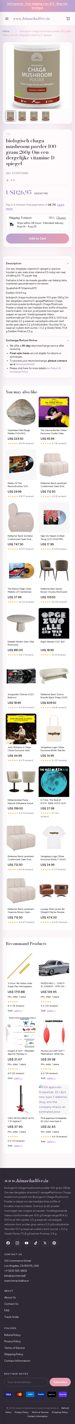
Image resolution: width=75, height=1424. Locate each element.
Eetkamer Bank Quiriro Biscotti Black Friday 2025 (54, 696)
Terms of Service (14, 1348)
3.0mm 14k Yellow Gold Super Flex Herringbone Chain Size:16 (20, 985)
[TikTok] (36, 1243)
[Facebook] (8, 1243)
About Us (10, 1297)
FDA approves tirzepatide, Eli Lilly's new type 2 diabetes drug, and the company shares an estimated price (54, 1120)
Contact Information (17, 1360)
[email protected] (25, 364)
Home (6, 31)
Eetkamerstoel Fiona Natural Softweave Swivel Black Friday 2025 (21, 802)
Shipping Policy (13, 1354)
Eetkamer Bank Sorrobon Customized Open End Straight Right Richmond (20, 538)
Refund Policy (12, 1335)
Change (61, 217)
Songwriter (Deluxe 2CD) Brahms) (21, 696)
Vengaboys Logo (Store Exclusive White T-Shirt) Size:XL (53, 858)
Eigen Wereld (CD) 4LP (53, 641)
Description (13, 263)
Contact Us (11, 1304)
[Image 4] (45, 116)
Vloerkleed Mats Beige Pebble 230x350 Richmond (19, 432)
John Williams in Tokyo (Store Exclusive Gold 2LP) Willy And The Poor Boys (20, 749)
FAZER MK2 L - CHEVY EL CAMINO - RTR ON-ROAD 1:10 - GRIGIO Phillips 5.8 (53, 985)
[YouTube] (26, 1243)
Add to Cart (37, 238)
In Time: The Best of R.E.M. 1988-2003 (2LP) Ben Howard (54, 802)
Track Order (11, 1317)
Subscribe (60, 1382)
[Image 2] (22, 116)
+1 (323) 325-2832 (15, 1270)
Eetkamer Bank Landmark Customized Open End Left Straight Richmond (54, 485)
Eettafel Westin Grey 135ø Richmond (21, 643)
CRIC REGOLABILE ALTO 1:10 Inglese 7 (21, 1120)
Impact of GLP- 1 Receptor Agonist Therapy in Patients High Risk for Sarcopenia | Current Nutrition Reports (21, 1052)
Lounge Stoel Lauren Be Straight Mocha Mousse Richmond (53, 911)
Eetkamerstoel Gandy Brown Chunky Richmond (54, 590)
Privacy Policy (12, 1341)
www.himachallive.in (31, 18)
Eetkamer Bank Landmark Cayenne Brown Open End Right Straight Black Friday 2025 (21, 911)
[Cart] (68, 18)
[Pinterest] (54, 1243)
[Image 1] (10, 116)
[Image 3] (34, 116)
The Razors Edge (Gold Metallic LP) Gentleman (20, 590)
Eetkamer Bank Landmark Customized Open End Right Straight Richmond (21, 858)
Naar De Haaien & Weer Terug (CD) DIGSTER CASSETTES (53, 538)
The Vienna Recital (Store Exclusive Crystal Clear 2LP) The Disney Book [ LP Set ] (54, 432)
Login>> (18, 1010)
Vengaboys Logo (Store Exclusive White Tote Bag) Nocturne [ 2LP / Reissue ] (54, 749)
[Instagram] (17, 1243)
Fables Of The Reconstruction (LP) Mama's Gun (18, 485)
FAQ (6, 1310)
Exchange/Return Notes (21, 340)
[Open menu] (7, 18)
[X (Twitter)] (45, 1243)
